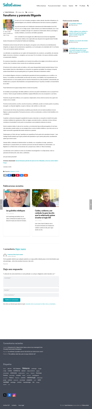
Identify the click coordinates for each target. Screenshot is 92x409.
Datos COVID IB (31, 371)
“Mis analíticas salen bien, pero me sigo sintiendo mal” (22, 354)
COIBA (4, 371)
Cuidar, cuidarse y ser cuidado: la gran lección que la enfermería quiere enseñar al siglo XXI (78, 33)
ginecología (11, 375)
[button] (87, 6)
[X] (4, 395)
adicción (10, 369)
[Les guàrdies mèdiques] (65, 25)
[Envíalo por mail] (5, 175)
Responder (5, 264)
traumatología (27, 382)
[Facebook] (9, 395)
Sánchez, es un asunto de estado (78, 41)
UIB (33, 382)
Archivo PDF (6, 405)
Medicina (17, 378)
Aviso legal (21, 405)
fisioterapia (39, 373)
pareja (4, 380)
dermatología (6, 373)
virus (9, 384)
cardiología (33, 369)
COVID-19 (16, 371)
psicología (22, 380)
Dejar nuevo (20, 248)
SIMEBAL (19, 382)
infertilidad (29, 375)
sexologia (12, 382)
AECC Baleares (17, 369)
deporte (37, 371)
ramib (35, 380)
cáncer (23, 371)
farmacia (32, 373)
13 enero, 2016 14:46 (12, 256)
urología (37, 382)
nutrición (23, 378)
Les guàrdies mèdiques (75, 23)
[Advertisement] (76, 65)
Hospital (18, 375)
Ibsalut (23, 375)
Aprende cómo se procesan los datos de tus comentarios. (41, 304)
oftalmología (39, 378)
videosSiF (4, 384)
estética (27, 373)
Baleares (12, 171)
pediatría (10, 380)
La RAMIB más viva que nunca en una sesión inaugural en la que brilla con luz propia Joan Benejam (78, 50)
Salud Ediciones (9, 12)
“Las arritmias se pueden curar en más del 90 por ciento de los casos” (25, 352)
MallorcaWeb (85, 405)
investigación (35, 375)
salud (39, 380)
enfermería (13, 373)
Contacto (14, 405)
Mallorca (11, 378)
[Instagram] (14, 395)
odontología (31, 377)
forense (5, 375)
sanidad (6, 382)
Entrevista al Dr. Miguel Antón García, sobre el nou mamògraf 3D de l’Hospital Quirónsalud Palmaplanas (22, 348)
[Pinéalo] (18, 175)
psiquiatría (29, 380)
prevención (16, 380)
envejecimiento (21, 373)
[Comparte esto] (9, 175)
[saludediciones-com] (12, 4)
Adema (4, 368)
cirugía (39, 369)
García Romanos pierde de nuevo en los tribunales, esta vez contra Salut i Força (30, 162)
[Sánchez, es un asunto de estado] (65, 42)
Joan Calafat (5, 378)
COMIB (17, 171)
